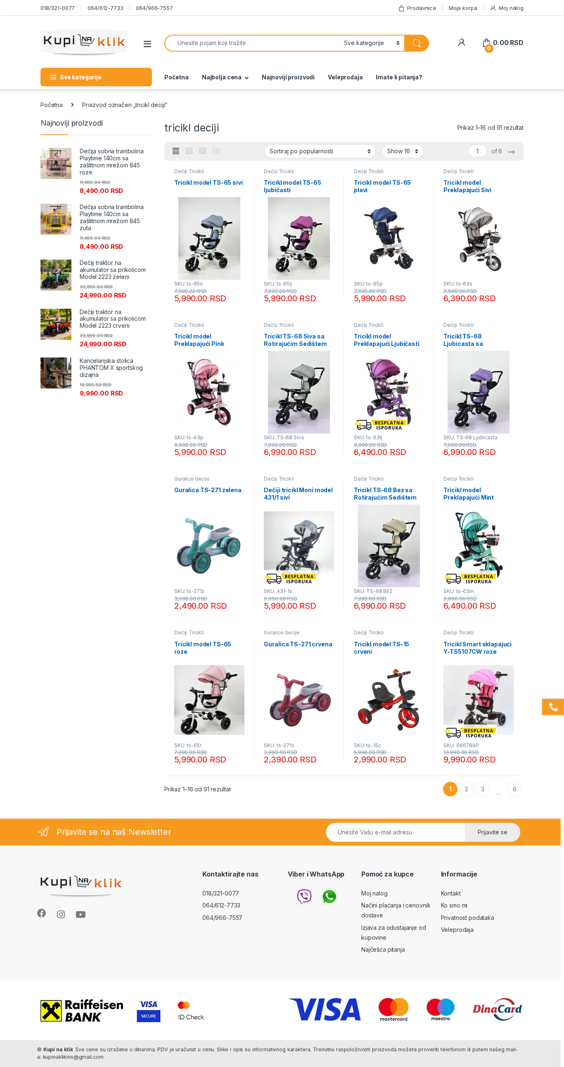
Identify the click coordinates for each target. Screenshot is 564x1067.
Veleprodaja (345, 77)
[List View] (216, 151)
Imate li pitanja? (399, 77)
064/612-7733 (105, 8)
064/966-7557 (154, 8)
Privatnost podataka (467, 917)
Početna (176, 77)
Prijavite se (492, 832)
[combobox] (251, 43)
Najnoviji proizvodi (288, 77)
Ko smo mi (454, 905)
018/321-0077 (57, 8)
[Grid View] (189, 151)
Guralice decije (192, 479)
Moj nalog (511, 8)
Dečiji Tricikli (189, 171)
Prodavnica (421, 8)
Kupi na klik (58, 1049)
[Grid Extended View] (176, 151)
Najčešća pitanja (383, 949)
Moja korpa (463, 8)
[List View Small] (202, 151)
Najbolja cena (222, 77)
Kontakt (451, 893)
